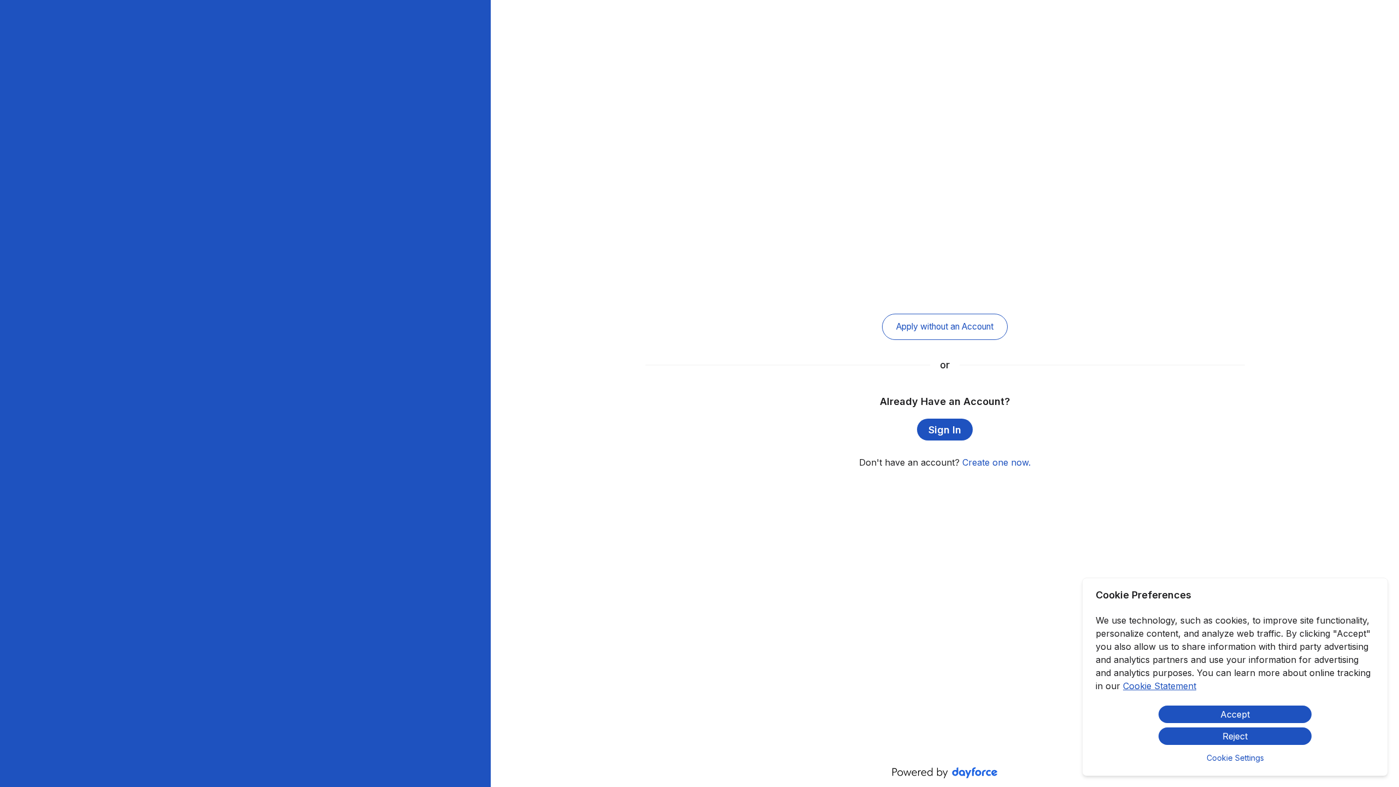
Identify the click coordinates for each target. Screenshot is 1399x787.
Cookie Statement (1159, 685)
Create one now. (996, 462)
